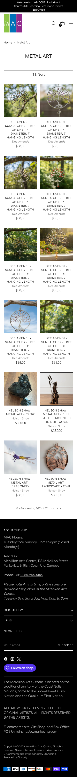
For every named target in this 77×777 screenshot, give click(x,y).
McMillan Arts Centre (38, 746)
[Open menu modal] (71, 23)
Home (8, 42)
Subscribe (65, 645)
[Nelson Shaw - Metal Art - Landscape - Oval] (56, 457)
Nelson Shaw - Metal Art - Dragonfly (20, 482)
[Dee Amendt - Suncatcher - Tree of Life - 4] (20, 100)
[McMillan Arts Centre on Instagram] (12, 660)
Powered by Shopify (15, 757)
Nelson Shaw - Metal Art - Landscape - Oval (56, 482)
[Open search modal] (53, 23)
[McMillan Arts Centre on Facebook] (6, 660)
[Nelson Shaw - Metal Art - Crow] (20, 389)
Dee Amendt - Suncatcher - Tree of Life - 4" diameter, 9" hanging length (20, 130)
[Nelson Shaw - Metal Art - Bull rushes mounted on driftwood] (56, 389)
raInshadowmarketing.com (36, 732)
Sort (41, 74)
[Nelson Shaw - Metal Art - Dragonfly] (20, 457)
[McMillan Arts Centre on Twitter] (19, 660)
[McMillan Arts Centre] (13, 23)
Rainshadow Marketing (42, 754)
